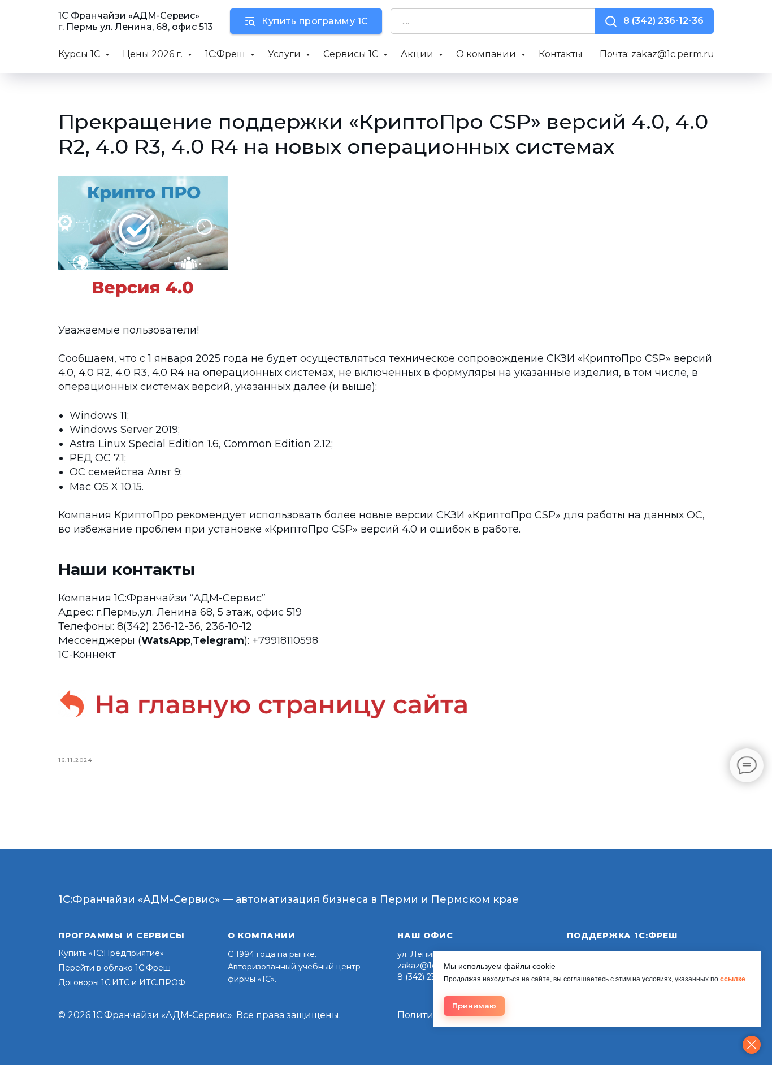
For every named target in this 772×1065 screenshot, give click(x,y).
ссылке (732, 979)
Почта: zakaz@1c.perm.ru (657, 54)
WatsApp (165, 640)
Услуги (285, 54)
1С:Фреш (226, 54)
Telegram (218, 640)
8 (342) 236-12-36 (430, 977)
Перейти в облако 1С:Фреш (114, 968)
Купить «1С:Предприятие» (111, 953)
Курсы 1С (80, 54)
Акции (418, 54)
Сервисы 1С (351, 54)
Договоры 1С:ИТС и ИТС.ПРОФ (121, 982)
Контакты (561, 54)
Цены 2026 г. (154, 54)
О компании (487, 54)
